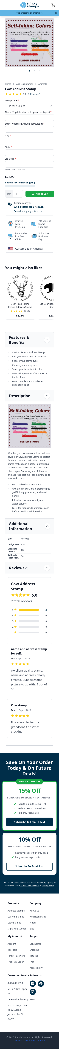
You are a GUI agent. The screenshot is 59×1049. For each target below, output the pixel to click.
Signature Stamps (17, 928)
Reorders (12, 949)
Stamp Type (12, 100)
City (8, 135)
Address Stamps (16, 910)
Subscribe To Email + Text (29, 822)
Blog (32, 928)
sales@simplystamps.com (21, 999)
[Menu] (6, 5)
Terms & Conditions (24, 1040)
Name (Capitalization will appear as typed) (28, 112)
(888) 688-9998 (15, 982)
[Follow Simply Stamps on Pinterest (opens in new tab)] (41, 983)
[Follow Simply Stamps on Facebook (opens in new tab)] (33, 983)
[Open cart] (53, 5)
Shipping (34, 949)
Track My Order (16, 961)
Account (12, 943)
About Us (34, 910)
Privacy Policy (48, 885)
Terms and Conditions (29, 885)
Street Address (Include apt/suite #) (25, 123)
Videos (33, 922)
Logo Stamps (14, 922)
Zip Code (10, 158)
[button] (29, 71)
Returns (34, 955)
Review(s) (34, 94)
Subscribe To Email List (29, 866)
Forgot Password (16, 955)
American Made (38, 916)
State (8, 147)
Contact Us (35, 943)
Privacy (41, 1040)
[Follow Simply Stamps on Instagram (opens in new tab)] (33, 992)
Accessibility (36, 967)
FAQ (32, 961)
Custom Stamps (16, 916)
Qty (9, 193)
